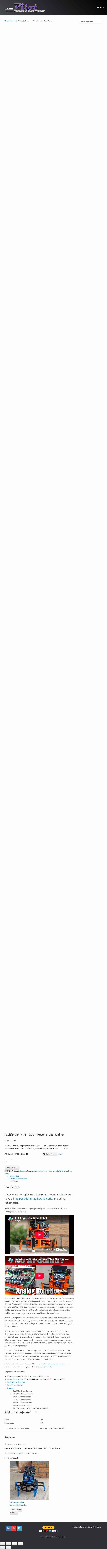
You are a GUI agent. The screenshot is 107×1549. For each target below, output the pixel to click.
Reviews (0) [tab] (14, 1181)
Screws (10, 1388)
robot (50, 1171)
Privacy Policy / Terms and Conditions (86, 1527)
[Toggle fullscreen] (8, 1543)
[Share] (14, 1543)
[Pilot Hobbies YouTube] (13, 1528)
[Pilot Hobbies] (25, 8)
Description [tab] (14, 1176)
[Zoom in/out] (2, 1543)
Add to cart (11, 1167)
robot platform (59, 1171)
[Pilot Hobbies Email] (19, 1528)
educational (42, 1171)
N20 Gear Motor (17, 1379)
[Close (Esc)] (20, 1543)
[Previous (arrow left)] (2, 1547)
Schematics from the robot (54, 1364)
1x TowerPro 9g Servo (16, 1382)
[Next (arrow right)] (8, 1547)
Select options (16, 1511)
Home (7, 21)
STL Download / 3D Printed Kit (16, 1154)
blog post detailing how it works (33, 1198)
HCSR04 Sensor (16, 1385)
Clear (60, 1154)
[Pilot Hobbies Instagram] (8, 1528)
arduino (34, 1171)
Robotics (14, 21)
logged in (19, 1453)
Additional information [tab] (18, 1179)
